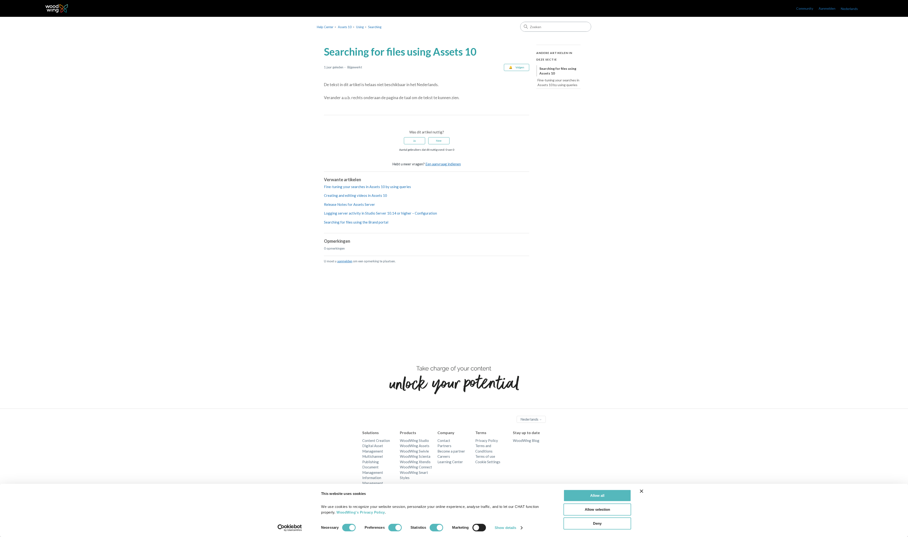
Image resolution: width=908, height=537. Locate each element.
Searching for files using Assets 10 (557, 70)
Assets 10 (345, 27)
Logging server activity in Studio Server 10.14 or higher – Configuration (380, 213)
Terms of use (485, 456)
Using (360, 27)
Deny (597, 523)
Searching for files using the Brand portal (356, 222)
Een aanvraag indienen (443, 164)
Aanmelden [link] (827, 8)
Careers (443, 456)
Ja (414, 140)
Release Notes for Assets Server (349, 204)
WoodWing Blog (526, 440)
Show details (505, 528)
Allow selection (597, 509)
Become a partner (451, 451)
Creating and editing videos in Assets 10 (355, 195)
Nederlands (529, 419)
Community (804, 8)
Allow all (597, 495)
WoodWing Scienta (415, 456)
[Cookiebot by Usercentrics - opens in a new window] (289, 527)
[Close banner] (641, 491)
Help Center (325, 27)
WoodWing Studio (414, 440)
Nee (438, 140)
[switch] (395, 527)
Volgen (519, 67)
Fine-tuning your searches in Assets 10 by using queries (367, 187)
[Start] (56, 8)
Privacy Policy (486, 440)
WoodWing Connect (416, 467)
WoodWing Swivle (414, 451)
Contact (443, 440)
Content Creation (376, 440)
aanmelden (344, 261)
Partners (444, 446)
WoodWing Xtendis (415, 462)
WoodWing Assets (414, 446)
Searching (374, 27)
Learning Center (450, 462)
